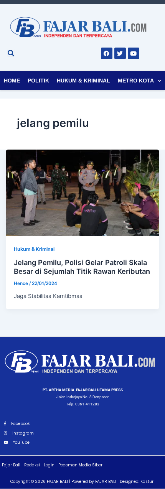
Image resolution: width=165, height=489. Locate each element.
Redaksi (32, 465)
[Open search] (11, 52)
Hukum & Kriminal (83, 80)
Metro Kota (136, 80)
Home (12, 80)
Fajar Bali (11, 465)
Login (49, 465)
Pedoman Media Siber (80, 465)
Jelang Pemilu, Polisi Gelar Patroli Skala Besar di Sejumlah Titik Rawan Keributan (82, 267)
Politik (38, 80)
